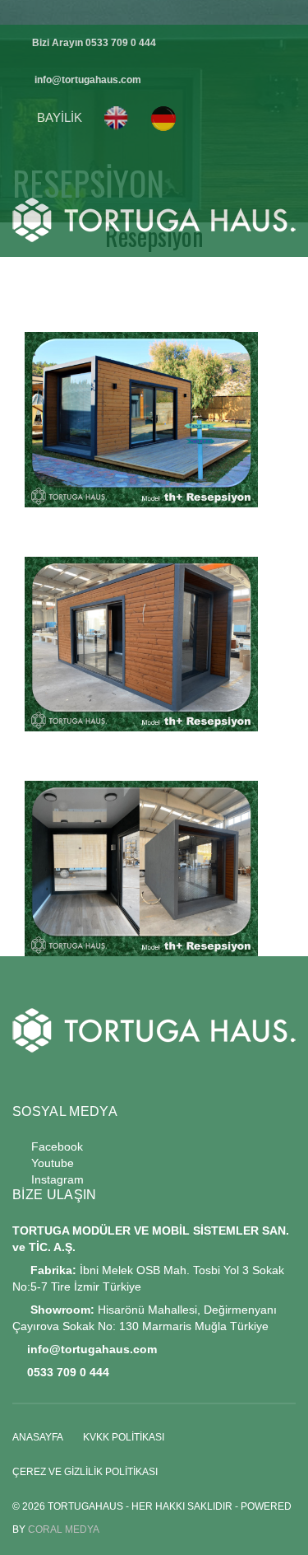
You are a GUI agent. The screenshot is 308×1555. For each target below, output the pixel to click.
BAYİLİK (59, 117)
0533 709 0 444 (120, 43)
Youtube (47, 1163)
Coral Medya (63, 1529)
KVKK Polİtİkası (123, 1437)
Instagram (54, 1179)
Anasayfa (37, 1437)
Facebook (52, 1146)
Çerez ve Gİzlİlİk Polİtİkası (85, 1472)
